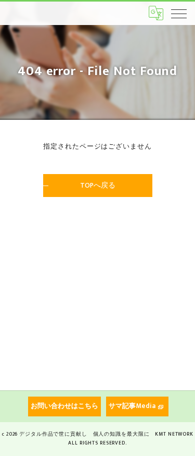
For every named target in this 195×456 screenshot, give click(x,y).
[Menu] (178, 13)
